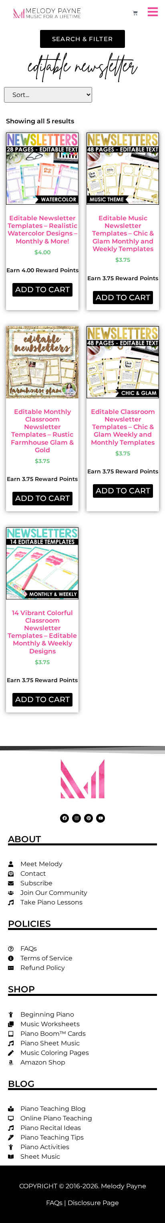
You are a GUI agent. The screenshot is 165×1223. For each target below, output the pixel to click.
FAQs (54, 1203)
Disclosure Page (93, 1203)
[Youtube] (100, 818)
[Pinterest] (88, 818)
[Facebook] (64, 818)
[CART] (135, 13)
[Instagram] (76, 818)
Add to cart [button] (42, 289)
